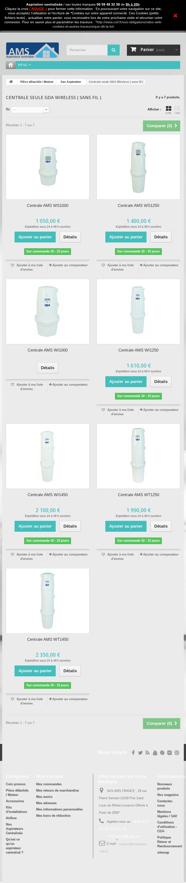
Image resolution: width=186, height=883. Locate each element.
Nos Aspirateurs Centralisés (14, 828)
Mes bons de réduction (53, 815)
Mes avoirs (44, 796)
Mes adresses (46, 803)
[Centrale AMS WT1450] (47, 600)
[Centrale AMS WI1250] (138, 311)
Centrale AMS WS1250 (138, 205)
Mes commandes (49, 784)
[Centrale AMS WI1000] (47, 311)
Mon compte (49, 776)
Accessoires (15, 801)
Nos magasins (167, 795)
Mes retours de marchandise (57, 790)
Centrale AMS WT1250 (138, 494)
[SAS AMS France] (32, 50)
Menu (22, 65)
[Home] (11, 65)
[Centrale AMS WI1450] (47, 456)
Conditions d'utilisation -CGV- (167, 826)
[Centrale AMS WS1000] (47, 167)
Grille (168, 112)
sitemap (163, 852)
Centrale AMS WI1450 (48, 494)
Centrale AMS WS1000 (47, 205)
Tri (8, 109)
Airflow (11, 818)
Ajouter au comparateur (70, 265)
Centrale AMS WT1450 (47, 639)
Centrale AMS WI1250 (138, 350)
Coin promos (15, 784)
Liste (177, 112)
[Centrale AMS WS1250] (138, 167)
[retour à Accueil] (11, 82)
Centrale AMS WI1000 (48, 350)
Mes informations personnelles (59, 809)
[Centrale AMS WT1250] (138, 456)
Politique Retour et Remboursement (169, 842)
